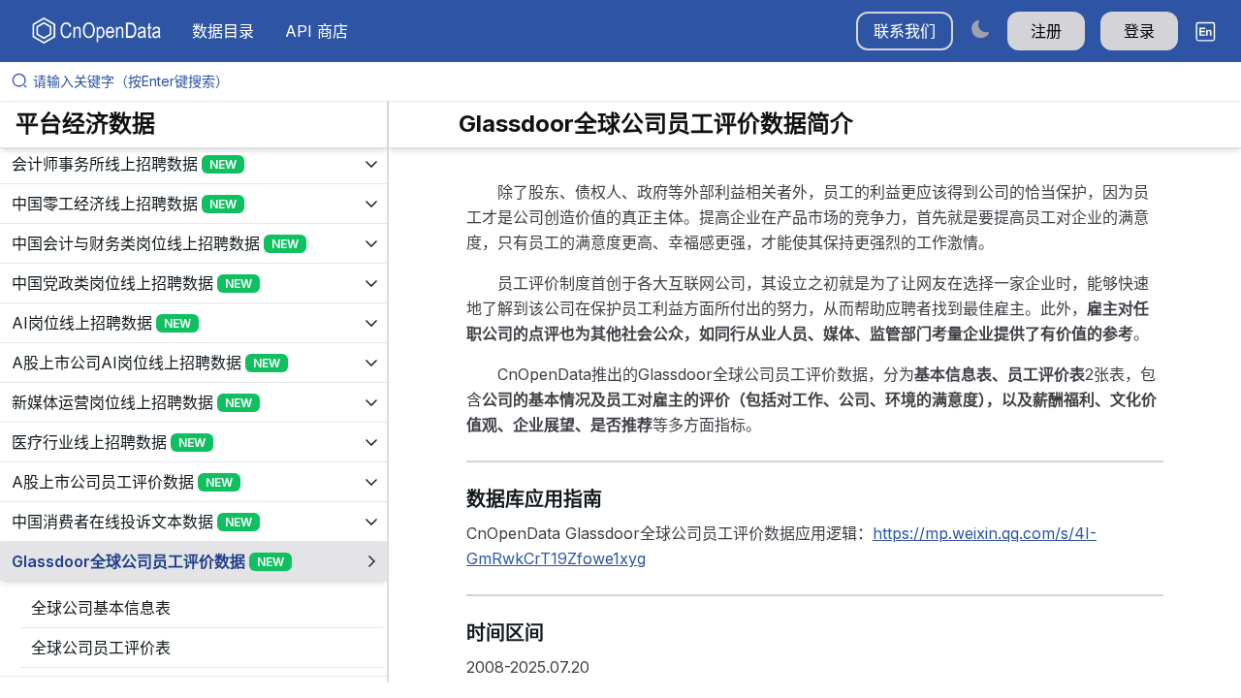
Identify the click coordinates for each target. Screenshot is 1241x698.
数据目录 (223, 31)
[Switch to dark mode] (980, 28)
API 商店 (316, 31)
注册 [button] (1046, 31)
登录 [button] (1139, 31)
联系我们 (905, 31)
